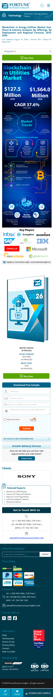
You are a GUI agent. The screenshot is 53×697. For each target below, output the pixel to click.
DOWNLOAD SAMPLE (39, 693)
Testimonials (8, 638)
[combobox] (6, 404)
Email (17, 694)
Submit (26, 428)
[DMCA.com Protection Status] (7, 568)
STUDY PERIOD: (26, 354)
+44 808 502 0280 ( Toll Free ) (28, 524)
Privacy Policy (8, 645)
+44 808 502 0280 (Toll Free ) (22, 596)
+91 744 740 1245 (20, 600)
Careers (5, 648)
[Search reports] (42, 5)
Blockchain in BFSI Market (17, 491)
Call (5, 694)
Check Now (26, 458)
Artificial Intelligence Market (18, 499)
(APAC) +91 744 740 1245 (26, 527)
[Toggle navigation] (48, 5)
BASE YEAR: (26, 363)
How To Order (8, 651)
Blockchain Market (14, 502)
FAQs (4, 635)
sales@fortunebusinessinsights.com (26, 537)
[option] (26, 476)
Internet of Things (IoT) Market (19, 494)
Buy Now (28, 57)
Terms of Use (8, 641)
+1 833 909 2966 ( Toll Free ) (28, 520)
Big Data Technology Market (18, 497)
